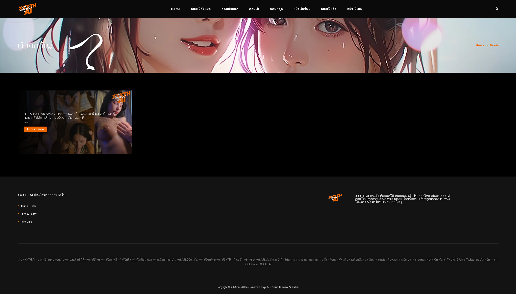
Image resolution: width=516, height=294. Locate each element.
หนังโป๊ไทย (354, 9)
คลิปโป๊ (254, 9)
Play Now (37, 129)
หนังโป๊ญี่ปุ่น (302, 9)
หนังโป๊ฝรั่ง (329, 9)
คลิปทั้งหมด (230, 9)
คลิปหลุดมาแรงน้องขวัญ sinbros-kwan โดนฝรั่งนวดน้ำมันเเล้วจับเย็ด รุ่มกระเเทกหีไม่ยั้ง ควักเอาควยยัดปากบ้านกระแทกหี (70, 115)
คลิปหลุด (276, 9)
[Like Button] (121, 128)
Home (175, 9)
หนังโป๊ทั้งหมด (201, 9)
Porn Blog (26, 221)
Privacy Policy (28, 214)
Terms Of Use (28, 206)
